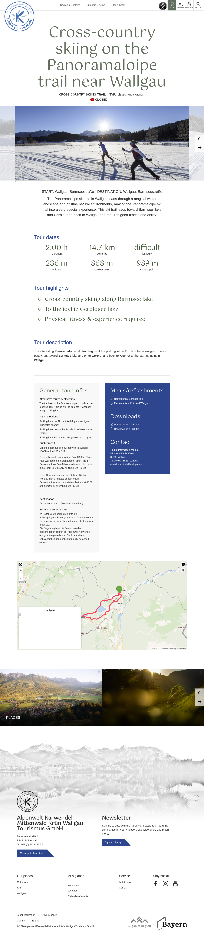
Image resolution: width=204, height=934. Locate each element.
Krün (19, 887)
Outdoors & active (95, 5)
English (36, 920)
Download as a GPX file (126, 424)
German (21, 920)
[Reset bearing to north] (21, 579)
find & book (125, 882)
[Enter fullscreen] (21, 564)
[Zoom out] (21, 575)
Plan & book (118, 5)
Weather (180, 7)
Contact (123, 887)
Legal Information (26, 915)
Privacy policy (49, 915)
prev (199, 139)
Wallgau (21, 893)
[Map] (102, 605)
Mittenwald (23, 882)
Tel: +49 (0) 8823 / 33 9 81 (31, 844)
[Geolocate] (183, 570)
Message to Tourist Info (32, 853)
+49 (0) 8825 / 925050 (126, 460)
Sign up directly (113, 842)
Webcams (189, 7)
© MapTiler (156, 648)
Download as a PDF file (126, 429)
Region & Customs (70, 5)
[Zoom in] (21, 570)
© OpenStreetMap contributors (174, 648)
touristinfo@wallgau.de (130, 464)
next (199, 147)
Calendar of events (78, 896)
